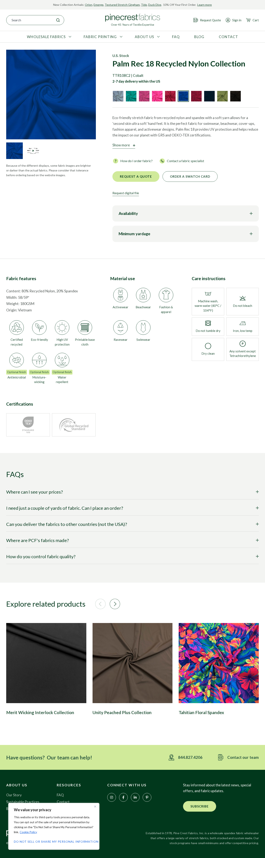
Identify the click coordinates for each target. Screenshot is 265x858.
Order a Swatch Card (190, 176)
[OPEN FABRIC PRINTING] (120, 37)
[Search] (58, 20)
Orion (88, 4)
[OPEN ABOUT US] (158, 37)
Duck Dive (154, 4)
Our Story (14, 795)
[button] (100, 604)
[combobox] (29, 20)
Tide (144, 4)
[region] (53, 826)
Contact (63, 802)
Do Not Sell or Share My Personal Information (54, 841)
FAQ (60, 795)
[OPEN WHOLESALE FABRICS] (69, 37)
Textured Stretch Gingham (122, 4)
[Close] (95, 806)
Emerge (99, 4)
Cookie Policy (28, 832)
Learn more (204, 4)
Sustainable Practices (22, 802)
